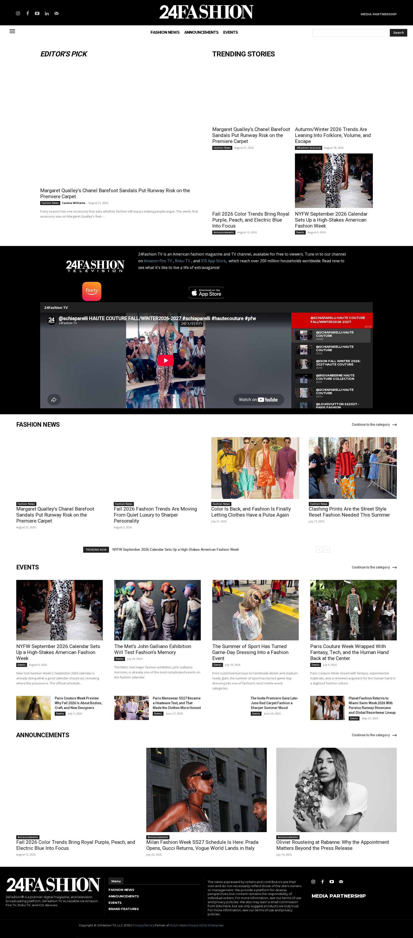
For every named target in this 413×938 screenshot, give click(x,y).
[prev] (319, 550)
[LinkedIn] (46, 13)
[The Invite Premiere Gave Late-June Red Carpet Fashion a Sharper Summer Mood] (229, 708)
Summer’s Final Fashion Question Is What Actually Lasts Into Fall (163, 549)
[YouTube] (37, 13)
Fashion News (50, 203)
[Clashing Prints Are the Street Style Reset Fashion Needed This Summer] (353, 468)
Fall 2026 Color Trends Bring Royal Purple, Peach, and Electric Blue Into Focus (250, 220)
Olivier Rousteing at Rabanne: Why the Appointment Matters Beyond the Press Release (332, 845)
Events (300, 232)
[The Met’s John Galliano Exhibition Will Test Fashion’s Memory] (157, 610)
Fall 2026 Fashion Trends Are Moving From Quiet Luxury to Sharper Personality (155, 515)
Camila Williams (73, 203)
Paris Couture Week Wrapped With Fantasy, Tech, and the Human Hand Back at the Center (349, 652)
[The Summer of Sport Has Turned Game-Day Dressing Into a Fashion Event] (255, 610)
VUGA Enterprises (211, 925)
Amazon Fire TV (158, 260)
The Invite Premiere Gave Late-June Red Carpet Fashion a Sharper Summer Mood (274, 703)
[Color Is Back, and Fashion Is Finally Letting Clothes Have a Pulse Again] (255, 468)
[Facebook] (27, 13)
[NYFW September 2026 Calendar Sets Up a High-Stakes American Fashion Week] (334, 180)
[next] (327, 550)
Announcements (224, 232)
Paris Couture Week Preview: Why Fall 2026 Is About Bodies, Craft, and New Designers (78, 703)
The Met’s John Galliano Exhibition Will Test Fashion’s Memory (152, 649)
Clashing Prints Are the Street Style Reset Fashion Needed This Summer (349, 512)
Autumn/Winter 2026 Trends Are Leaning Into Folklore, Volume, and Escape (333, 135)
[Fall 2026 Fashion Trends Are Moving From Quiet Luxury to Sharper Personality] (158, 468)
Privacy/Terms (142, 925)
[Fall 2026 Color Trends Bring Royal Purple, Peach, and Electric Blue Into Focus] (251, 180)
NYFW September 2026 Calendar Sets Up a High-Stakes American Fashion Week (331, 220)
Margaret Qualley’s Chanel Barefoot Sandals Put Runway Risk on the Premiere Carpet (251, 135)
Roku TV (182, 260)
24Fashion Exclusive (308, 147)
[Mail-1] (56, 13)
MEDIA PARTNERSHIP (339, 896)
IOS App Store (213, 260)
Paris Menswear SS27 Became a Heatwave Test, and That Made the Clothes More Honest (177, 703)
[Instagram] (18, 13)
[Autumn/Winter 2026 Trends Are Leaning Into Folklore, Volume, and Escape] (334, 96)
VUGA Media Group (183, 925)
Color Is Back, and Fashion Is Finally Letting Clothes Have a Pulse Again (251, 512)
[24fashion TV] (206, 11)
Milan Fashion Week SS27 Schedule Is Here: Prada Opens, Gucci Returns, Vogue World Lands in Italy (202, 845)
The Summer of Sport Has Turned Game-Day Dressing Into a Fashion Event (250, 652)
